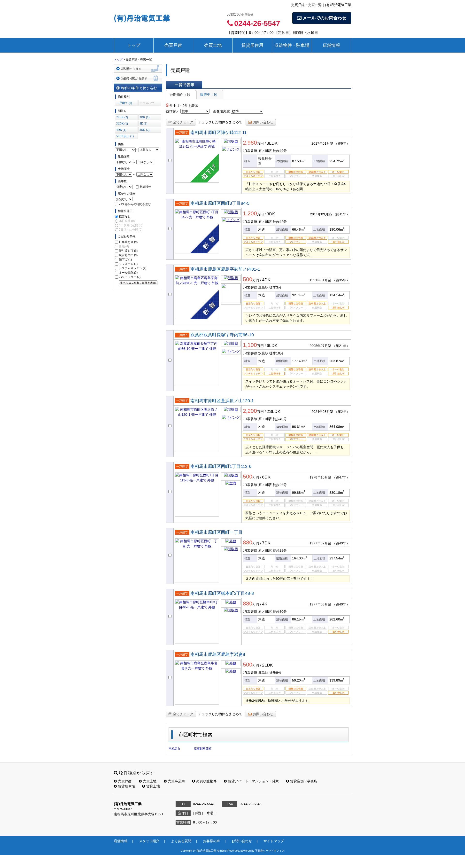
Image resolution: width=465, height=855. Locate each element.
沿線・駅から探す (138, 78)
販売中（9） (209, 94)
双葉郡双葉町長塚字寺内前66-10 (222, 334)
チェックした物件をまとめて (220, 122)
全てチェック (183, 122)
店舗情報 (331, 45)
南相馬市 (174, 748)
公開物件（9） (181, 94)
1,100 (250, 345)
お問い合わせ (263, 122)
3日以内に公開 (130, 225)
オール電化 (128, 272)
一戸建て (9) (124, 103)
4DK (266, 279)
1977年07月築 (320, 543)
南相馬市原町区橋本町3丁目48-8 (222, 593)
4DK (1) (121, 130)
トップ (133, 45)
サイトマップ (274, 841)
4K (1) (143, 123)
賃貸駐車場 (126, 786)
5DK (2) (144, 130)
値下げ (125, 259)
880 (247, 542)
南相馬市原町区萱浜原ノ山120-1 (222, 400)
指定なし (125, 216)
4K (264, 604)
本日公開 (127, 221)
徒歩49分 (280, 151)
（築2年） (342, 412)
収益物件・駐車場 (291, 45)
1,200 (250, 213)
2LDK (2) (122, 117)
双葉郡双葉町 (202, 748)
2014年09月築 (321, 214)
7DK (266, 543)
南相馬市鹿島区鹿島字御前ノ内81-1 (225, 269)
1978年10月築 (320, 477)
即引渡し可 (128, 250)
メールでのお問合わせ (324, 18)
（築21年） (341, 346)
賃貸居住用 (252, 45)
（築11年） (341, 214)
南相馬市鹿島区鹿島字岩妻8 (217, 654)
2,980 (250, 143)
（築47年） (341, 477)
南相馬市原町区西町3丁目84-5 (219, 203)
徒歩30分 (280, 611)
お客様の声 (211, 841)
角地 (124, 246)
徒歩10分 (276, 353)
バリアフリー (129, 277)
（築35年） (341, 280)
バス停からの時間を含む (135, 204)
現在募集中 (128, 255)
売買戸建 (173, 45)
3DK (271, 214)
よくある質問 (181, 841)
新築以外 (145, 186)
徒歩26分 (280, 485)
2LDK (267, 665)
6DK (266, 477)
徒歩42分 (280, 222)
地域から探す (138, 68)
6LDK (272, 345)
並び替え (172, 111)
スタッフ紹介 (149, 841)
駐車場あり (128, 242)
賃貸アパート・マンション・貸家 (253, 781)
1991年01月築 (320, 280)
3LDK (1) (122, 123)
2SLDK (273, 411)
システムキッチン (132, 268)
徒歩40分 (280, 419)
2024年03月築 (322, 412)
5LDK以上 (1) (125, 136)
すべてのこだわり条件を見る (138, 282)
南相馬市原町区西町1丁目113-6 (220, 466)
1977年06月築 (320, 604)
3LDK (272, 143)
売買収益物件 (206, 781)
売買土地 (213, 45)
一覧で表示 (184, 84)
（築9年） (342, 143)
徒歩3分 (275, 287)
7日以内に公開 (130, 229)
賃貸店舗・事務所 (303, 781)
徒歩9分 (275, 673)
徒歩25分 (280, 550)
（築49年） (341, 543)
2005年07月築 (320, 346)
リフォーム (128, 264)
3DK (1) (144, 117)
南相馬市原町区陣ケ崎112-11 (218, 132)
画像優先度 (221, 111)
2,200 (250, 411)
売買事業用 (176, 781)
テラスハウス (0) (147, 103)
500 (247, 279)
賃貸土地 (153, 786)
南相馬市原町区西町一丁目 (216, 532)
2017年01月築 (322, 143)
